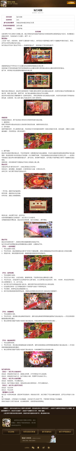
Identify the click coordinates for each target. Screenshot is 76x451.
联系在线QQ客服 (29, 432)
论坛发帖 (11, 432)
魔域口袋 (6, 423)
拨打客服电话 (46, 432)
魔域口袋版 (4, 4)
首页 (14, 6)
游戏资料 (19, 6)
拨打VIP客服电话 (65, 432)
